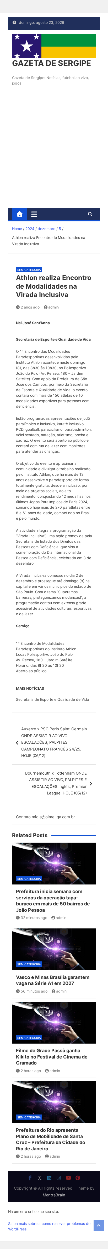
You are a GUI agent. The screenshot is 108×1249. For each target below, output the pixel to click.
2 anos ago (30, 307)
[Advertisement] (54, 151)
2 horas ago (31, 1070)
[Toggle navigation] (34, 214)
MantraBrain (54, 1194)
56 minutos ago (34, 991)
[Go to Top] (99, 1225)
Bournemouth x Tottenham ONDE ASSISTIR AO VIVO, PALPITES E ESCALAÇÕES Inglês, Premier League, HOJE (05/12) (56, 783)
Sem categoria (29, 270)
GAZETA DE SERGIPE (51, 63)
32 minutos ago (34, 917)
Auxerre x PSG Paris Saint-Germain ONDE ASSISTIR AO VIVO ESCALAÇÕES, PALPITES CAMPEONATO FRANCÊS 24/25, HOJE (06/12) (54, 742)
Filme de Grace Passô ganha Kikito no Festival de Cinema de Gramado (52, 1057)
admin (53, 307)
